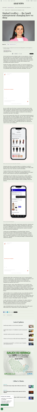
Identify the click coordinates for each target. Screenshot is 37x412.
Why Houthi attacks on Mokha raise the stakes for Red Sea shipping (15, 392)
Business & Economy (11, 7)
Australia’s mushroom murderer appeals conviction (13, 334)
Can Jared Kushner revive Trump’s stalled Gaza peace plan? (15, 397)
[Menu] (1, 0)
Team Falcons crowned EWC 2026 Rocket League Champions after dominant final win (15, 343)
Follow (32, 53)
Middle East (5, 384)
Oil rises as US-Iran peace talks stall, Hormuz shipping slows (23, 7)
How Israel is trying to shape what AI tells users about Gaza (15, 385)
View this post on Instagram (8, 89)
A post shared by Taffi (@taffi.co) (16, 103)
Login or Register (5, 404)
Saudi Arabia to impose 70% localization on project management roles (15, 330)
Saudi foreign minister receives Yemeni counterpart (13, 325)
